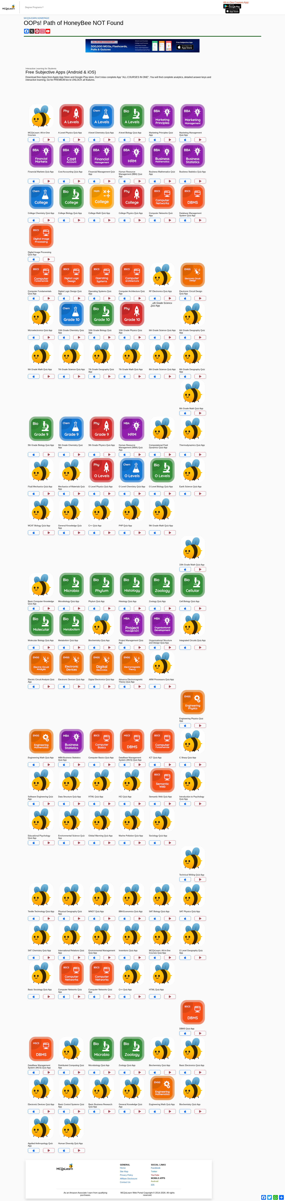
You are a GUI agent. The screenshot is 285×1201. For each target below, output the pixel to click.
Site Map (124, 1171)
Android (154, 1181)
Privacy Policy (126, 1175)
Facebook (155, 1168)
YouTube (155, 1175)
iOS (152, 1185)
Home (123, 1168)
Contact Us (125, 1182)
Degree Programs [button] (33, 7)
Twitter (154, 1171)
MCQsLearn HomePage (36, 18)
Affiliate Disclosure (128, 1178)
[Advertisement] (118, 92)
